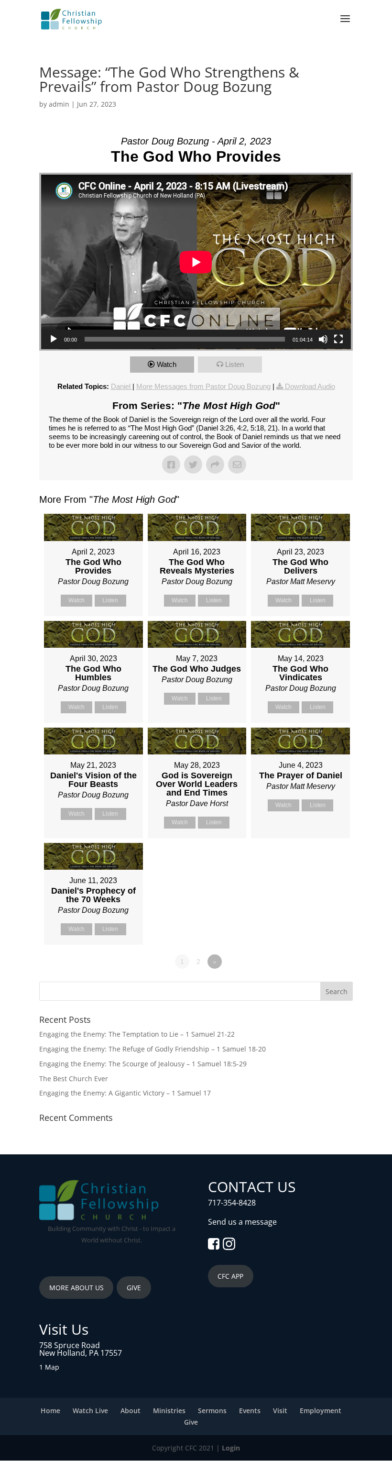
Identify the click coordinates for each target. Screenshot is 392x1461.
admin (59, 104)
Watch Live (90, 1410)
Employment (320, 1410)
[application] (196, 262)
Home (50, 1410)
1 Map (49, 1367)
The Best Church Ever (73, 1078)
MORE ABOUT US (76, 1287)
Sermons (212, 1410)
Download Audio (310, 386)
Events (250, 1410)
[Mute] (323, 339)
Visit (280, 1410)
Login (231, 1447)
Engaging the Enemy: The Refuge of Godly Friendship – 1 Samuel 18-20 (152, 1048)
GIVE (134, 1287)
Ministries (169, 1410)
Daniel (121, 386)
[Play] (53, 339)
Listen (234, 364)
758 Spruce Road (69, 1345)
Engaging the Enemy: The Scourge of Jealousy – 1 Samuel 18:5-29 (143, 1063)
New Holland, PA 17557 (80, 1353)
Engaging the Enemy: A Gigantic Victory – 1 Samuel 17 (125, 1092)
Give (191, 1422)
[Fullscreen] (338, 339)
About (130, 1410)
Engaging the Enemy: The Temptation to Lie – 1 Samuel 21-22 (137, 1034)
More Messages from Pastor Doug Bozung (203, 386)
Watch (166, 364)
